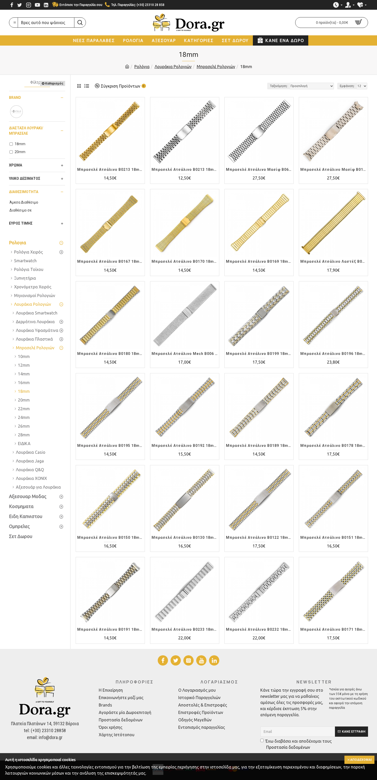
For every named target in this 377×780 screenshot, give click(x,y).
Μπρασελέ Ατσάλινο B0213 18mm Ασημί (185, 169)
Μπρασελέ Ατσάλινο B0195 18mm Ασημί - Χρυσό (110, 446)
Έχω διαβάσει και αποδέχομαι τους (298, 744)
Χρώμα (15, 165)
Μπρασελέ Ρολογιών (216, 66)
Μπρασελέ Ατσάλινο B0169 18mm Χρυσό (259, 261)
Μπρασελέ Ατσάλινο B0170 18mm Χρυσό (185, 261)
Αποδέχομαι (361, 760)
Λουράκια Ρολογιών (173, 66)
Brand (15, 98)
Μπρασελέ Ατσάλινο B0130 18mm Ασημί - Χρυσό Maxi (185, 537)
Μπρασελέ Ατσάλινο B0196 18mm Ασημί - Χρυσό (333, 354)
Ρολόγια (142, 66)
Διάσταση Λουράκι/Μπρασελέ (26, 130)
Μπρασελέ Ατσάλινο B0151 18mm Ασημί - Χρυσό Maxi (333, 537)
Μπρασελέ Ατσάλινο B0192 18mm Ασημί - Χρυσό (185, 446)
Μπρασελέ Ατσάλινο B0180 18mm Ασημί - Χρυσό (110, 354)
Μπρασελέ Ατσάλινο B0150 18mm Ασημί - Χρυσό (110, 537)
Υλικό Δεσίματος (24, 178)
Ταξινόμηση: (278, 86)
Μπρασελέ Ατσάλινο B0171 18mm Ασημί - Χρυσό (333, 629)
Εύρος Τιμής (21, 223)
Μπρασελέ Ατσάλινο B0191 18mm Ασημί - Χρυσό (110, 629)
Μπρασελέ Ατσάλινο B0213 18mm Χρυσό (110, 169)
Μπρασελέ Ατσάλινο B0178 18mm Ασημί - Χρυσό (333, 446)
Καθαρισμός (54, 83)
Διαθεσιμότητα (23, 192)
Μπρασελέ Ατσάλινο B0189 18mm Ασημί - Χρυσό (259, 446)
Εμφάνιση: (347, 86)
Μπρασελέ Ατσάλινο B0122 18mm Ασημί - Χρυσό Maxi (259, 537)
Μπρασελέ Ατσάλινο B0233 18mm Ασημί (185, 629)
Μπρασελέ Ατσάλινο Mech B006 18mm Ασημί (185, 354)
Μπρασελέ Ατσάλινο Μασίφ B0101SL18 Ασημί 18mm (333, 169)
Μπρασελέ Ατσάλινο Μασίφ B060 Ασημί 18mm (259, 169)
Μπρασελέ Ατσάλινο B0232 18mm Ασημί (259, 629)
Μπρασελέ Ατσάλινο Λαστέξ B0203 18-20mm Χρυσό (333, 261)
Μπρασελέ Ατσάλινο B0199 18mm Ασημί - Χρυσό (259, 354)
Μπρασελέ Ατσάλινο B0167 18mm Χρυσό (110, 261)
